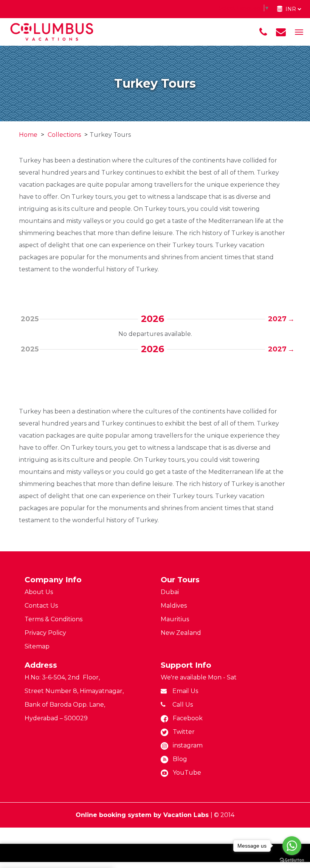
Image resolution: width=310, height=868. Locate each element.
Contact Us (41, 605)
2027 (278, 319)
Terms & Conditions (53, 619)
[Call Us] (263, 32)
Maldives (174, 605)
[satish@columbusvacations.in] (281, 32)
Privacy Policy (45, 632)
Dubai (170, 592)
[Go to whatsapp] (291, 845)
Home (28, 134)
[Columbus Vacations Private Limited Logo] (52, 31)
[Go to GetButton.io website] (292, 860)
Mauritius (175, 619)
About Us (39, 592)
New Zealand (181, 632)
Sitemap (37, 646)
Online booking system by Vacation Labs (143, 814)
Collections (64, 134)
